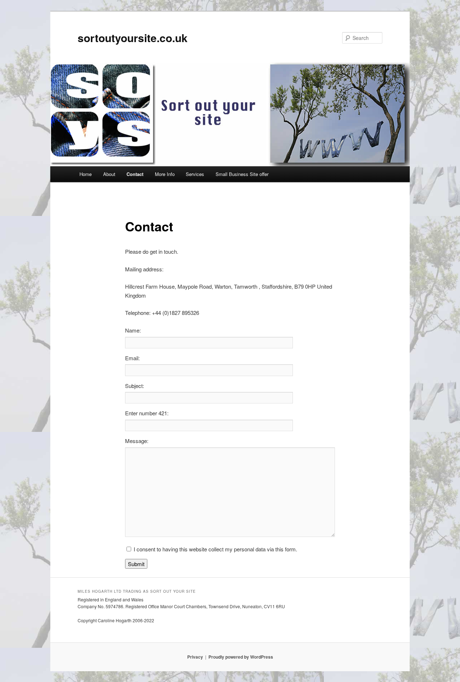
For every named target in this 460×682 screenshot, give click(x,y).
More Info (165, 174)
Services (195, 174)
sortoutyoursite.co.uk (133, 37)
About (109, 174)
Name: (133, 330)
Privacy (195, 657)
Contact (134, 174)
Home (85, 174)
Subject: (134, 385)
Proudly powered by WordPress (240, 657)
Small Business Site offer (242, 174)
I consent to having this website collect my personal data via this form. (215, 549)
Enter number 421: (147, 413)
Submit (136, 564)
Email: (132, 358)
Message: (136, 440)
